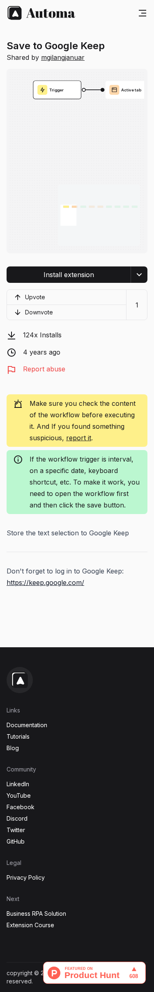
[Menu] (142, 13)
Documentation (27, 724)
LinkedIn (18, 783)
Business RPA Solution (36, 913)
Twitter (16, 829)
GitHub (16, 841)
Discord (17, 818)
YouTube (19, 795)
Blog (13, 747)
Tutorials (18, 736)
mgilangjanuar (63, 57)
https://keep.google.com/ (45, 582)
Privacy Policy (26, 877)
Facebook (20, 806)
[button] (69, 274)
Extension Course (30, 924)
